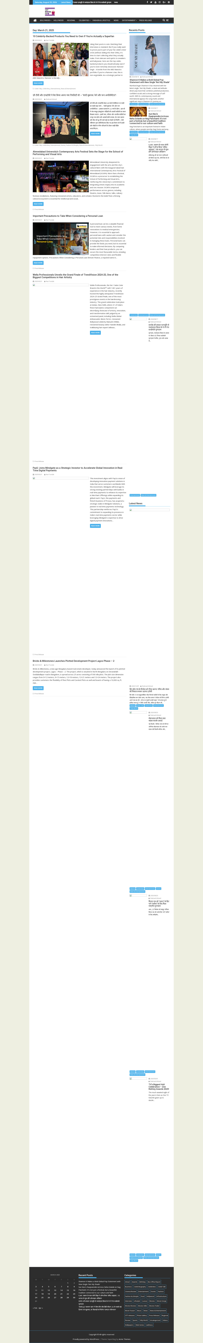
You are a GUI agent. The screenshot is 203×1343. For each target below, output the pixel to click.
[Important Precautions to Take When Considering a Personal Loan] (61, 224)
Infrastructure (161, 1296)
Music (139, 1311)
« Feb (35, 1308)
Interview (128, 1301)
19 (49, 1294)
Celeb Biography (140, 1287)
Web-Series (140, 1325)
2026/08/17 (154, 108)
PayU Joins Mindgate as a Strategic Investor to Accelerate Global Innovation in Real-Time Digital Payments (78, 469)
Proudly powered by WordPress (86, 1339)
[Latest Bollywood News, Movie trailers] (35, 20)
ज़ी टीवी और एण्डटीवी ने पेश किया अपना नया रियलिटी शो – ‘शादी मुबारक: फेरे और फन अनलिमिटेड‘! (74, 95)
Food (142, 1296)
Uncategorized (155, 1320)
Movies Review (130, 1306)
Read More (38, 83)
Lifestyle (137, 1301)
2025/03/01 (154, 1079)
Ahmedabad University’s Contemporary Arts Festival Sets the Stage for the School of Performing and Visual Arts (78, 153)
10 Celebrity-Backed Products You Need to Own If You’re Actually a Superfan (73, 36)
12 (49, 1290)
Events (63, 145)
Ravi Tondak (50, 40)
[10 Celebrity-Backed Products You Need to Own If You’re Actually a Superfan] (61, 44)
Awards (132, 705)
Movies (152, 1301)
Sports (135, 1320)
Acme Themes (124, 1339)
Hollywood (59, 20)
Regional (71, 20)
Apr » (41, 1308)
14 (61, 1290)
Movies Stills (142, 1306)
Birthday (143, 1282)
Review (127, 1320)
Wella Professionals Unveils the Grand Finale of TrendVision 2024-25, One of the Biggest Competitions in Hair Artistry (75, 276)
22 (68, 1294)
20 (55, 1294)
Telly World (98, 145)
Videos (165, 1320)
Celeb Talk (38, 89)
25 (42, 1297)
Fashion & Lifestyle (101, 20)
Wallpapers (129, 1325)
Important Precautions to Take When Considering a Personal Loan (68, 216)
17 (36, 1294)
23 (74, 1294)
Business (128, 1287)
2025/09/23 (154, 713)
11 (42, 1290)
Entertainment (129, 20)
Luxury (144, 1301)
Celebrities (84, 20)
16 (74, 1290)
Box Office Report (154, 1282)
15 (68, 1290)
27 (55, 1297)
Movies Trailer (154, 1306)
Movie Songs (161, 1301)
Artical (127, 1282)
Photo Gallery (142, 1315)
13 (55, 1290)
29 (68, 1297)
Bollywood (45, 20)
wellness (149, 1325)
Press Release (145, 20)
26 (49, 1297)
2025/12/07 (135, 686)
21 (61, 1294)
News (116, 20)
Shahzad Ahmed (51, 99)
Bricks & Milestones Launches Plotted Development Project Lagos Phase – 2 (73, 661)
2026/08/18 (135, 77)
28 (61, 1297)
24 (36, 1297)
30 (74, 1297)
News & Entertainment (68, 89)
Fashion (161, 1291)
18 (42, 1294)
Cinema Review (130, 1291)
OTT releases (130, 1315)
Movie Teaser (130, 1311)
